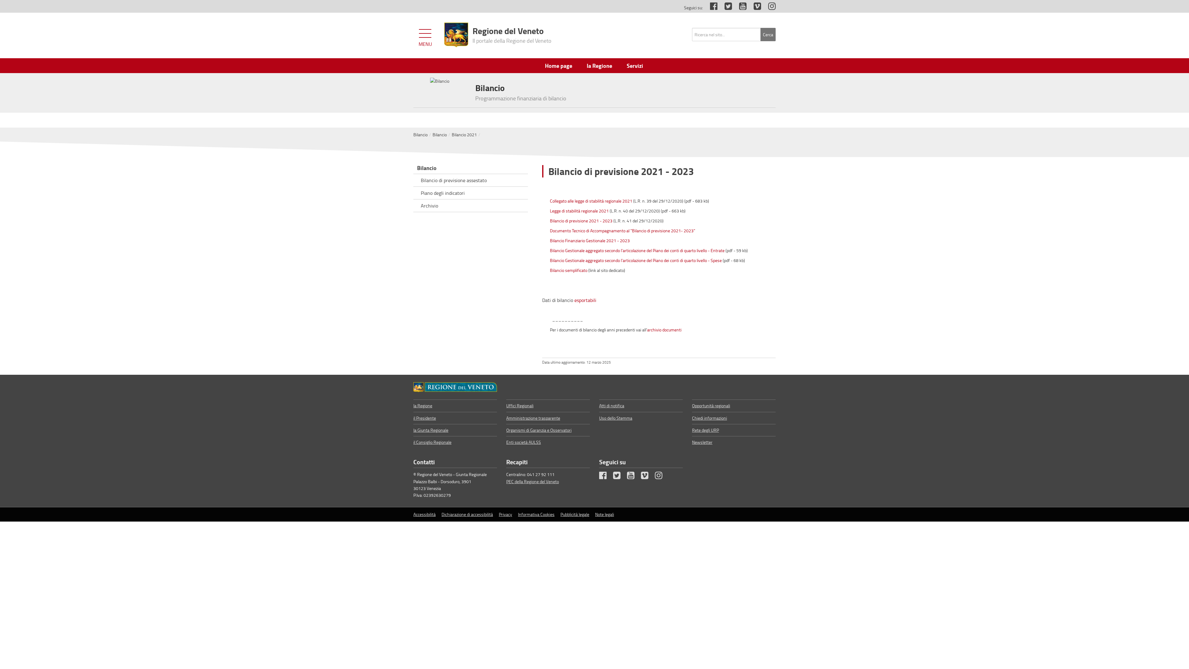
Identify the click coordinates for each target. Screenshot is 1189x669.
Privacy (505, 514)
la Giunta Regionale (430, 430)
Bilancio (420, 135)
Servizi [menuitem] (635, 66)
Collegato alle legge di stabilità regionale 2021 (591, 201)
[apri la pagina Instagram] (769, 8)
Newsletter (702, 442)
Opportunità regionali (711, 406)
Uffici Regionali (520, 406)
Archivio (429, 205)
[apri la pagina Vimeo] (754, 8)
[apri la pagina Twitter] (725, 8)
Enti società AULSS (523, 442)
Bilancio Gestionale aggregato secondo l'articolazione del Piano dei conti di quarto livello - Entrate (637, 250)
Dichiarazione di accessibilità (467, 514)
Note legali (604, 514)
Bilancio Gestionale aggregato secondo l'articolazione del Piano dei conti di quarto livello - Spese (636, 260)
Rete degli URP (705, 430)
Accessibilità (424, 514)
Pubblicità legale (574, 514)
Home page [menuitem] (558, 66)
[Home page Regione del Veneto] (456, 35)
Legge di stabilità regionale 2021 (579, 211)
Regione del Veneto (512, 34)
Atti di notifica (611, 406)
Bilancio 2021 (464, 135)
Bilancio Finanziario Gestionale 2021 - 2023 (590, 240)
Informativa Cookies (536, 514)
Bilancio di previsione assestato (454, 180)
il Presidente (424, 418)
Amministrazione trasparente (533, 418)
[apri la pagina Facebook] (710, 8)
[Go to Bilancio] (455, 387)
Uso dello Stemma (615, 418)
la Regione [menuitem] (599, 66)
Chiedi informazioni (709, 418)
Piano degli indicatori (443, 193)
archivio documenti (664, 330)
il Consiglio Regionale (432, 442)
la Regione (422, 406)
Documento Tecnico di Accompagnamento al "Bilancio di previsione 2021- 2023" (622, 231)
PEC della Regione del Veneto (532, 481)
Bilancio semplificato (568, 270)
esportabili (585, 300)
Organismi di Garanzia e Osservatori (539, 430)
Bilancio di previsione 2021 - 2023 (581, 221)
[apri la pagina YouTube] (740, 8)
